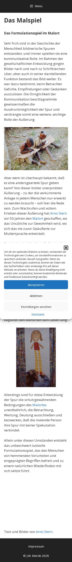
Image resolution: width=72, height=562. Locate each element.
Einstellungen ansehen (36, 306)
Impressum (38, 314)
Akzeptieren (36, 285)
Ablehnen (36, 296)
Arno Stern (58, 213)
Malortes (39, 405)
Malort (37, 218)
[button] (66, 248)
